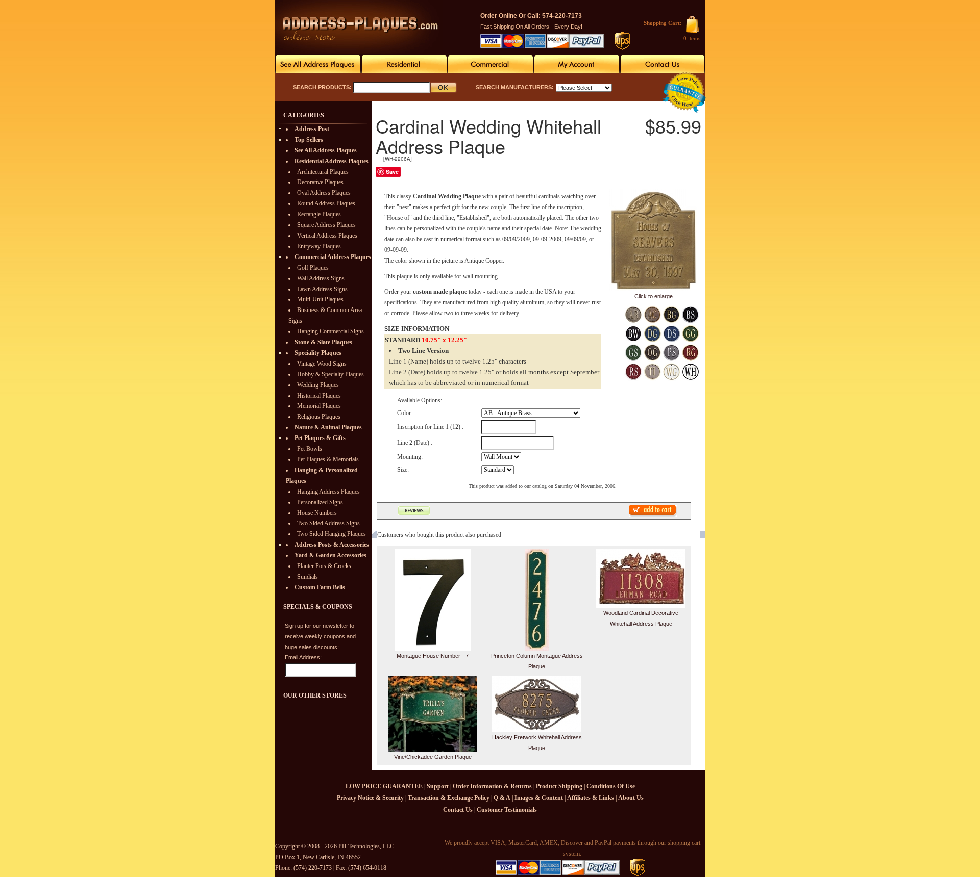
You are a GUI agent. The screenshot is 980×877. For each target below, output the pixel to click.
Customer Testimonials (507, 809)
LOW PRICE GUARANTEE (384, 786)
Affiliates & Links (590, 798)
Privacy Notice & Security (370, 798)
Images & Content (538, 798)
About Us (631, 798)
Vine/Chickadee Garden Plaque (433, 757)
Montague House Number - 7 (433, 656)
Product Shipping (559, 786)
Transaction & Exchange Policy (448, 798)
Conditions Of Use (610, 786)
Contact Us (458, 809)
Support (438, 786)
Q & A (502, 798)
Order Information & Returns (492, 786)
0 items (691, 38)
